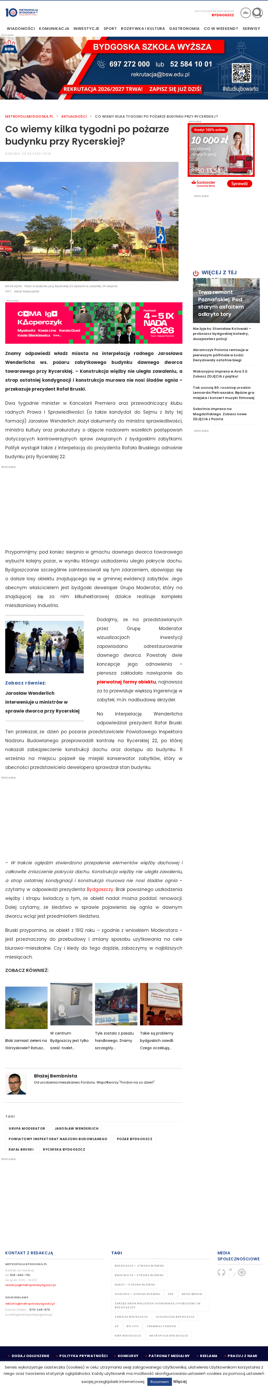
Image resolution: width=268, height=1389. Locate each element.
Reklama (209, 1355)
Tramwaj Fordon (161, 1326)
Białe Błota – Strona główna (139, 1275)
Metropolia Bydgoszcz (168, 1336)
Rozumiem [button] (159, 1381)
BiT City (132, 1326)
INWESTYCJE (86, 28)
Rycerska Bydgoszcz (64, 1149)
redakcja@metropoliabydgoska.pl (30, 1285)
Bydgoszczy (100, 889)
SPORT (110, 28)
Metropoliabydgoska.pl (29, 116)
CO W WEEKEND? (221, 28)
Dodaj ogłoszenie (30, 1355)
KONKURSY (128, 1355)
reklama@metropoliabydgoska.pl (30, 1303)
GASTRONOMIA (184, 28)
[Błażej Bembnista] (15, 1084)
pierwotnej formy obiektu (126, 682)
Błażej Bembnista (55, 1076)
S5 (117, 1326)
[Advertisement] (91, 505)
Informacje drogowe (246, 13)
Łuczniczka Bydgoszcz (175, 1317)
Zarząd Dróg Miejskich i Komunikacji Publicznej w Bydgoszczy (157, 1305)
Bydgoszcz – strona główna (139, 1266)
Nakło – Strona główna (135, 1285)
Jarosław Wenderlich (77, 1128)
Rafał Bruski (21, 1149)
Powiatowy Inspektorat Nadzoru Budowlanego (58, 1139)
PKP (171, 1294)
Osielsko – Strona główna (137, 1294)
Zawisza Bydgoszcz (131, 1317)
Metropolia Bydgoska (21, 12)
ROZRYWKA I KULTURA (143, 28)
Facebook (221, 1272)
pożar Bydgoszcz (135, 1139)
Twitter (232, 1272)
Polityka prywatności (83, 1355)
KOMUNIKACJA (54, 28)
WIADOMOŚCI (21, 28)
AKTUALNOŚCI (74, 116)
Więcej (180, 1381)
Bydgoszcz (223, 15)
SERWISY (251, 28)
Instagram (242, 1272)
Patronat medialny (169, 1355)
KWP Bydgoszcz (128, 1336)
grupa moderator (27, 1128)
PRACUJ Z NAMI (242, 1355)
